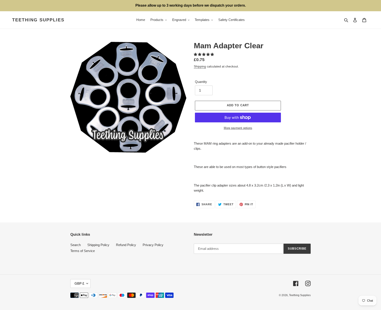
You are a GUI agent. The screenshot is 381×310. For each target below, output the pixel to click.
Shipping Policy (98, 245)
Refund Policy (126, 245)
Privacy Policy (153, 245)
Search (75, 245)
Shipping (200, 66)
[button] (204, 54)
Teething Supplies (38, 19)
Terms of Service (82, 251)
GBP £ (79, 283)
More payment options (238, 128)
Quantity (201, 82)
